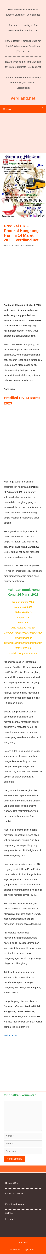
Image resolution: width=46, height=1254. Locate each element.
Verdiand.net (23, 98)
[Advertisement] (23, 132)
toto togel (10, 1219)
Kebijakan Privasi (14, 1193)
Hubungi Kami (12, 1183)
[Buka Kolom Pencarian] (42, 108)
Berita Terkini (10, 1035)
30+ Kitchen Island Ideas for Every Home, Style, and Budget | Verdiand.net (23, 82)
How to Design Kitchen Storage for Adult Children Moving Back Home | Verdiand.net (23, 46)
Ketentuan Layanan (15, 1204)
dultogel (9, 1213)
